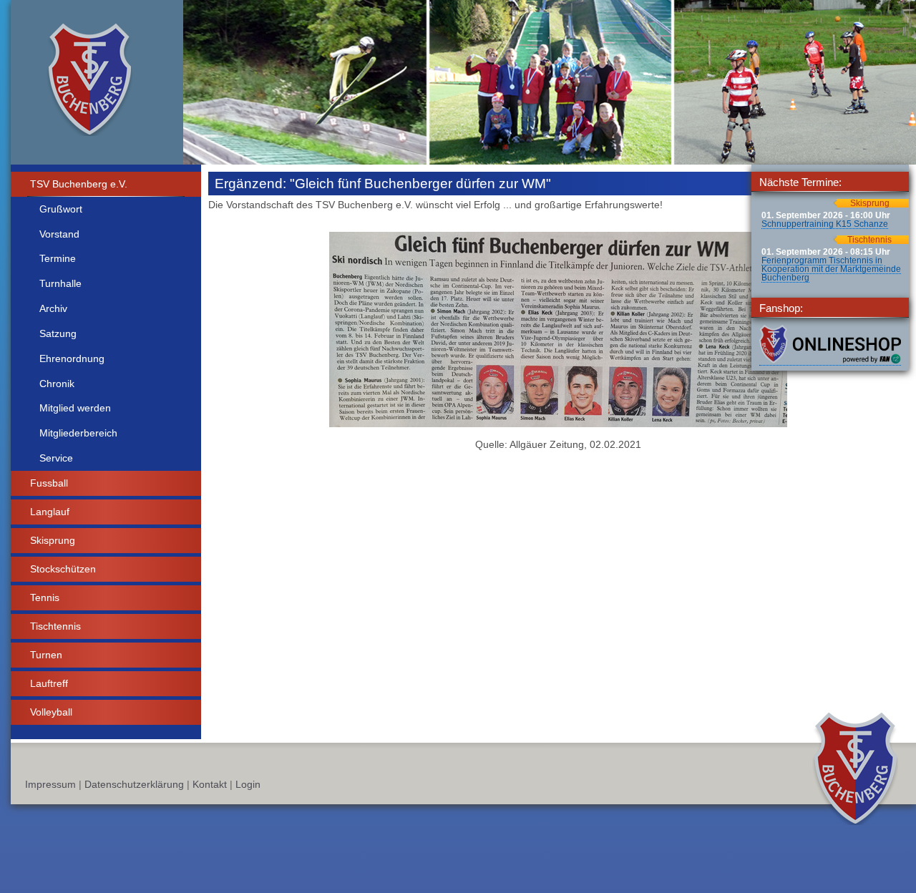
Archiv (53, 308)
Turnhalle (60, 283)
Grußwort (60, 209)
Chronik (56, 383)
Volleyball (51, 712)
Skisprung (52, 540)
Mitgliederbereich (78, 433)
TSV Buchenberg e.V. (78, 184)
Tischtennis (55, 626)
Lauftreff (49, 683)
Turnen (46, 654)
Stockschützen (63, 569)
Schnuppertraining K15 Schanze (824, 224)
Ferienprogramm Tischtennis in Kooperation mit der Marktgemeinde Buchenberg (831, 269)
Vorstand (59, 234)
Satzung (58, 333)
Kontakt (210, 784)
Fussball (49, 483)
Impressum (50, 784)
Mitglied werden (75, 408)
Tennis (44, 597)
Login (247, 784)
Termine (57, 258)
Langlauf (49, 511)
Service (56, 458)
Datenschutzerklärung (134, 784)
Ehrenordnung (71, 358)
